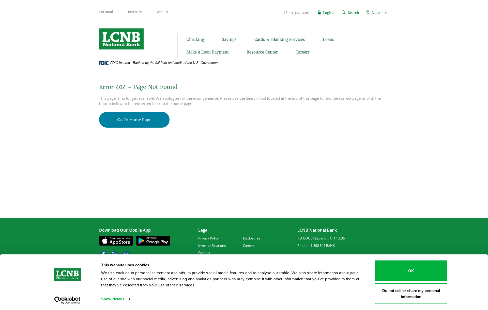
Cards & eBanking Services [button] (279, 39)
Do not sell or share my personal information (411, 293)
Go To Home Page (134, 120)
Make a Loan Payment (208, 52)
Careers (303, 52)
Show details (112, 299)
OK (411, 271)
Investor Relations (212, 245)
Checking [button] (195, 39)
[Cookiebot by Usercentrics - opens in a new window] (67, 300)
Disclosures (251, 238)
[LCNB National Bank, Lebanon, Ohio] (132, 39)
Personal (106, 12)
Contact (204, 252)
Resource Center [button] (262, 52)
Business (135, 12)
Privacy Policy (208, 238)
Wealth (162, 12)
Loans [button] (328, 39)
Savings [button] (229, 39)
